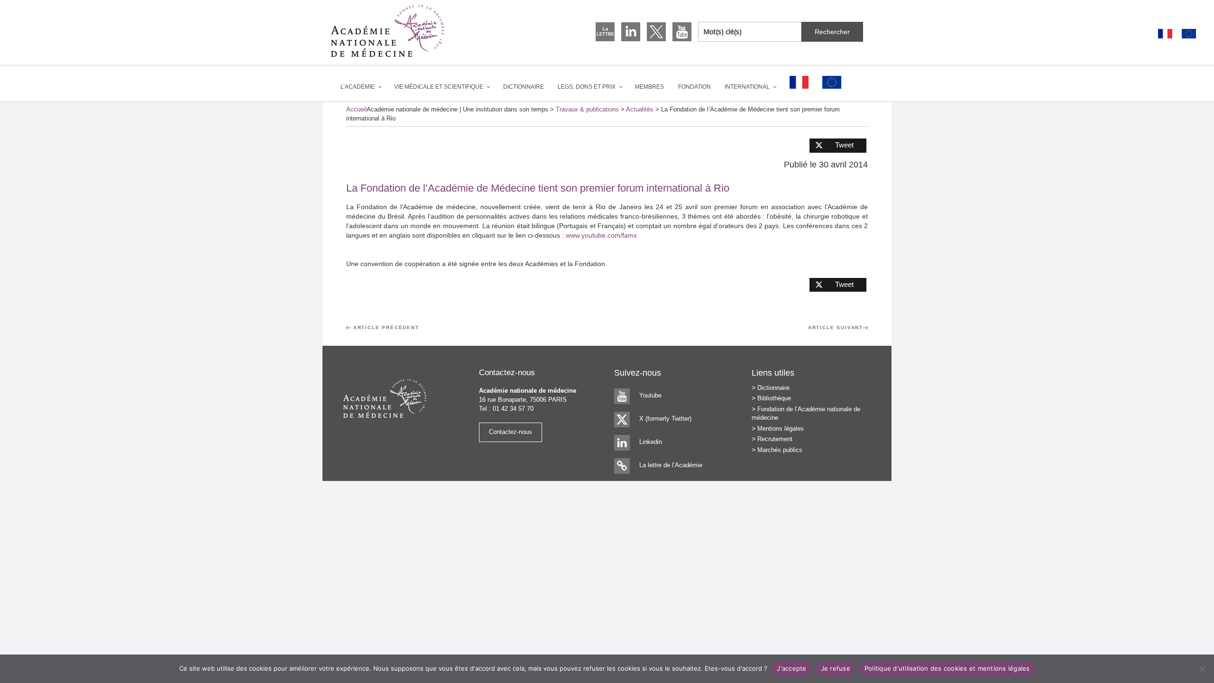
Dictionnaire (523, 86)
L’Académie (357, 86)
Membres (649, 86)
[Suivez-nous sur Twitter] (656, 31)
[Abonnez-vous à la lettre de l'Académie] (605, 31)
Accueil (356, 109)
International (747, 86)
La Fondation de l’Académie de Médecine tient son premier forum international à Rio (537, 188)
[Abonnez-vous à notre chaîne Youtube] (681, 31)
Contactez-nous (510, 431)
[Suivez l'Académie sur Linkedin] (630, 31)
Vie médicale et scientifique (438, 86)
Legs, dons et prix (587, 86)
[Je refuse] (1202, 669)
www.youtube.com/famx (601, 235)
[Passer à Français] (1165, 34)
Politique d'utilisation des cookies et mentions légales (947, 668)
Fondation (694, 86)
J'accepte (791, 668)
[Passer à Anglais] (1189, 34)
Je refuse (835, 668)
